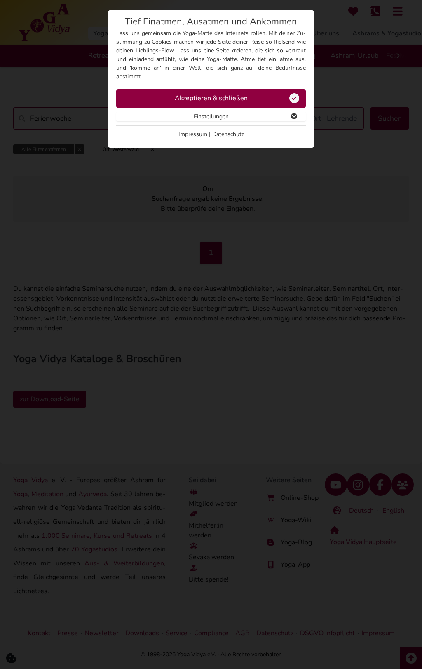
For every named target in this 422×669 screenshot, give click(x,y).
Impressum (192, 134)
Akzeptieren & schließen (211, 98)
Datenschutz (228, 134)
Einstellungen (211, 116)
